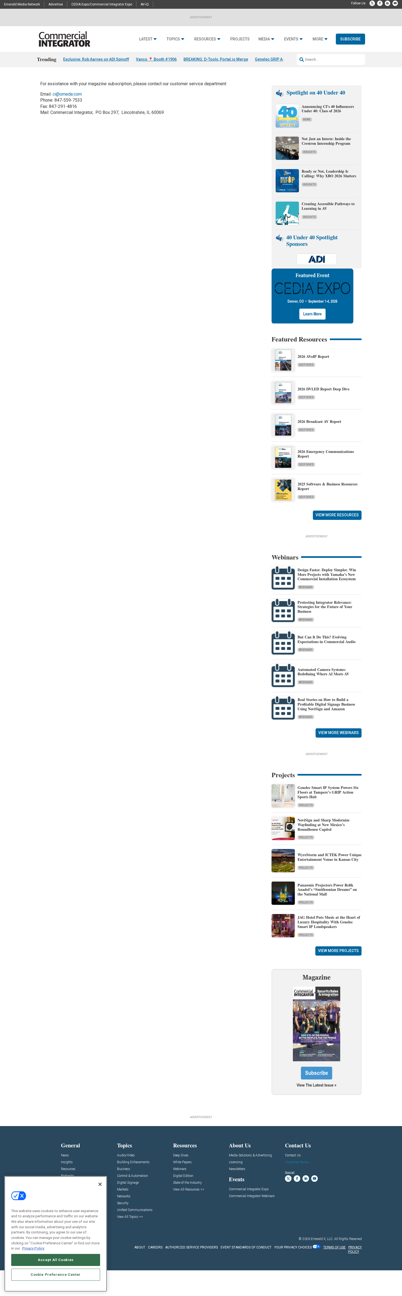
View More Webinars (338, 733)
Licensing (236, 1162)
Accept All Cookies (56, 1260)
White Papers (182, 1162)
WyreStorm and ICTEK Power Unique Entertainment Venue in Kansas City (330, 857)
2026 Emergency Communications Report (326, 454)
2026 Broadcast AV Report (319, 421)
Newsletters (237, 1169)
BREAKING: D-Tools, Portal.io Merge (215, 59)
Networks (123, 1196)
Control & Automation (132, 1176)
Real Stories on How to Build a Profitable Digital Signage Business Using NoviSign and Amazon (326, 704)
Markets (123, 1189)
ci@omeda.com (67, 94)
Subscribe (350, 39)
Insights (309, 152)
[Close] (100, 1184)
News (307, 119)
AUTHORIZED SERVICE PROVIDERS (191, 1247)
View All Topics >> (130, 1217)
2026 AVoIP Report (313, 356)
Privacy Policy (33, 1248)
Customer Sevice (296, 1162)
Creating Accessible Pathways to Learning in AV (328, 206)
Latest (145, 39)
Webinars (306, 587)
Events (291, 39)
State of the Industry (187, 1183)
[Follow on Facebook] (380, 3)
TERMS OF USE (334, 1247)
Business (123, 1169)
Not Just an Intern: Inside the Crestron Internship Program (326, 141)
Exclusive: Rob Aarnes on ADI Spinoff (96, 59)
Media (264, 39)
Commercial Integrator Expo (249, 1189)
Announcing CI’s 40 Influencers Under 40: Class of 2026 (328, 109)
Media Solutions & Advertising (250, 1155)
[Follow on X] (372, 3)
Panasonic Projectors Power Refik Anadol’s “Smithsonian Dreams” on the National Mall (327, 889)
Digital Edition (183, 1176)
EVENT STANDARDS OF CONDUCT (246, 1247)
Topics (173, 39)
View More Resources (337, 515)
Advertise (55, 4)
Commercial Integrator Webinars (252, 1196)
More (318, 39)
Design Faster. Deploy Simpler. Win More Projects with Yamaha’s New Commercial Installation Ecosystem (327, 574)
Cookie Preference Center (56, 1275)
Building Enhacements (133, 1162)
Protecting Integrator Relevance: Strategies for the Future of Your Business (325, 606)
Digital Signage (128, 1183)
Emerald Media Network (22, 4)
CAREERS (155, 1247)
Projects (240, 39)
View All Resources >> (188, 1189)
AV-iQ (145, 4)
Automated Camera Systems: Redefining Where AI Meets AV (323, 672)
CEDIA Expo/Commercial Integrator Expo (101, 4)
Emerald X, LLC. (322, 1239)
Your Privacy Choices (293, 1247)
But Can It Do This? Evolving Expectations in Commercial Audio (327, 639)
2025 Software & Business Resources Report (327, 486)
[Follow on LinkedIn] (387, 3)
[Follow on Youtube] (395, 3)
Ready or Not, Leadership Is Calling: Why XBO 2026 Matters (329, 173)
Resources (205, 39)
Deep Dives (306, 364)
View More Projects (338, 951)
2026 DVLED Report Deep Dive (323, 389)
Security (123, 1203)
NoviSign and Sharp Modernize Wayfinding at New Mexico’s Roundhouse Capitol (323, 824)
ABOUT (139, 1247)
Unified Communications (135, 1210)
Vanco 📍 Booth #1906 (156, 59)
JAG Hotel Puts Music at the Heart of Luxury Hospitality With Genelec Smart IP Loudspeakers (329, 921)
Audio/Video (126, 1155)
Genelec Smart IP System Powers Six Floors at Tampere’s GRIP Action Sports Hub (328, 792)
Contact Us (293, 1155)
